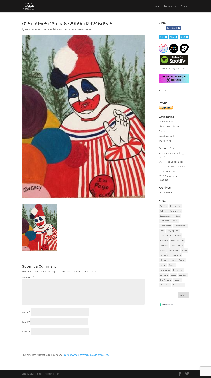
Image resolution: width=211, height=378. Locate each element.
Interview (164, 245)
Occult (172, 265)
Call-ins (163, 211)
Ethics (174, 220)
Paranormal (165, 270)
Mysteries (164, 260)
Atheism (163, 206)
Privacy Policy (52, 373)
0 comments (84, 29)
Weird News (165, 140)
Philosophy (178, 270)
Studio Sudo (36, 373)
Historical (164, 240)
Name (26, 312)
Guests (178, 235)
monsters (177, 255)
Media (184, 250)
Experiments (165, 225)
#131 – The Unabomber (171, 161)
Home (157, 6)
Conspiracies (175, 211)
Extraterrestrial (180, 225)
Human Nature (177, 240)
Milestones (164, 255)
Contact (185, 6)
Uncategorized (166, 135)
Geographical (172, 230)
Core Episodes (166, 121)
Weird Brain (165, 284)
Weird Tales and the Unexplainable (43, 29)
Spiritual (182, 275)
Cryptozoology (166, 216)
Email (26, 321)
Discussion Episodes (169, 126)
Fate (162, 230)
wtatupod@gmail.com (173, 68)
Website (26, 331)
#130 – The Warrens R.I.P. (172, 166)
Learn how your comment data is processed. (86, 354)
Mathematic (173, 250)
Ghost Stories (166, 235)
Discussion (164, 220)
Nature (163, 265)
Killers (162, 250)
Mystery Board (178, 260)
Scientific (164, 275)
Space (173, 275)
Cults (177, 216)
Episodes (168, 6)
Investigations (177, 245)
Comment (28, 277)
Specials (163, 131)
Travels (177, 280)
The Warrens (165, 280)
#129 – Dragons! (167, 171)
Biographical (175, 206)
